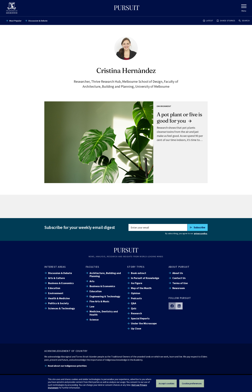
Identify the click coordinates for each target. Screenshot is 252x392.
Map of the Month (141, 288)
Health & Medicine (59, 298)
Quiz (133, 308)
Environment (55, 293)
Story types (136, 266)
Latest (209, 20)
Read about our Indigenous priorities (67, 365)
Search (246, 20)
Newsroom (178, 288)
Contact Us (179, 278)
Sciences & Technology (61, 308)
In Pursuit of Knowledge (145, 278)
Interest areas (55, 266)
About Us (177, 273)
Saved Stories (227, 20)
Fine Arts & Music (99, 301)
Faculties (92, 266)
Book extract (138, 273)
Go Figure (136, 283)
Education (54, 288)
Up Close (136, 328)
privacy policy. (200, 233)
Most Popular (15, 20)
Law (92, 306)
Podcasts (136, 298)
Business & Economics (61, 283)
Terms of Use (180, 283)
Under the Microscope (144, 323)
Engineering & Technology (105, 296)
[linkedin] (179, 305)
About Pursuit (179, 266)
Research (136, 313)
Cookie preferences (192, 383)
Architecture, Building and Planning (105, 274)
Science (94, 319)
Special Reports (140, 318)
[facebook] (172, 305)
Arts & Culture (56, 278)
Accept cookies (166, 383)
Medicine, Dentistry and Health (104, 313)
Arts (92, 281)
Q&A (133, 303)
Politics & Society (58, 303)
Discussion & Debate (37, 20)
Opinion (135, 293)
